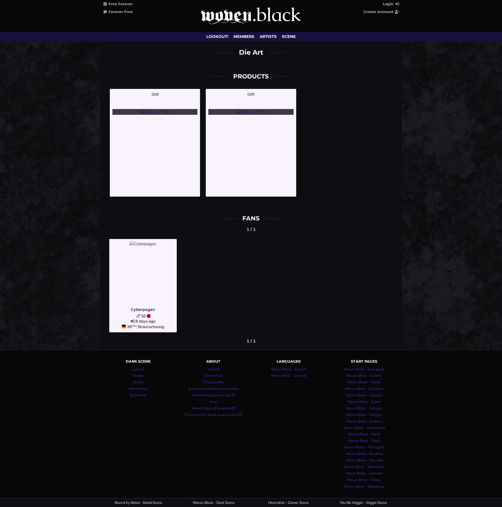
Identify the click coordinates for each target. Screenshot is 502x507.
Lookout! (217, 36)
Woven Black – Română (364, 454)
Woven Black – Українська (364, 486)
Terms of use (213, 375)
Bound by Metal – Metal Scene (138, 502)
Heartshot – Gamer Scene (288, 502)
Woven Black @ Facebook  (213, 408)
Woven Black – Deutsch (288, 375)
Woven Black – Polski (364, 440)
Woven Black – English (288, 369)
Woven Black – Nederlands (364, 428)
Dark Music (138, 395)
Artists (268, 36)
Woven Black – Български (364, 369)
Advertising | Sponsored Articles (213, 388)
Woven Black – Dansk (364, 382)
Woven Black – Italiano (364, 421)
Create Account (379, 11)
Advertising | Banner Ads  (213, 395)
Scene (289, 36)
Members (243, 36)
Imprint (213, 369)
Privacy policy (213, 382)
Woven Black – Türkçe (364, 480)
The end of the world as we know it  (213, 415)
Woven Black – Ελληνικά (364, 388)
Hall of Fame (138, 388)
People (138, 375)
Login (389, 4)
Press (213, 402)
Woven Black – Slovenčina (364, 467)
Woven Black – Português (364, 447)
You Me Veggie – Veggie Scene (363, 502)
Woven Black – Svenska (364, 473)
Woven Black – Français (364, 408)
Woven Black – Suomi (364, 402)
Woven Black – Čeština (364, 375)
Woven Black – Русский (364, 460)
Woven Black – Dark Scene (214, 502)
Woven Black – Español (364, 395)
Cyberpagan (143, 309)
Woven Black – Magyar (364, 415)
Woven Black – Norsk (363, 434)
